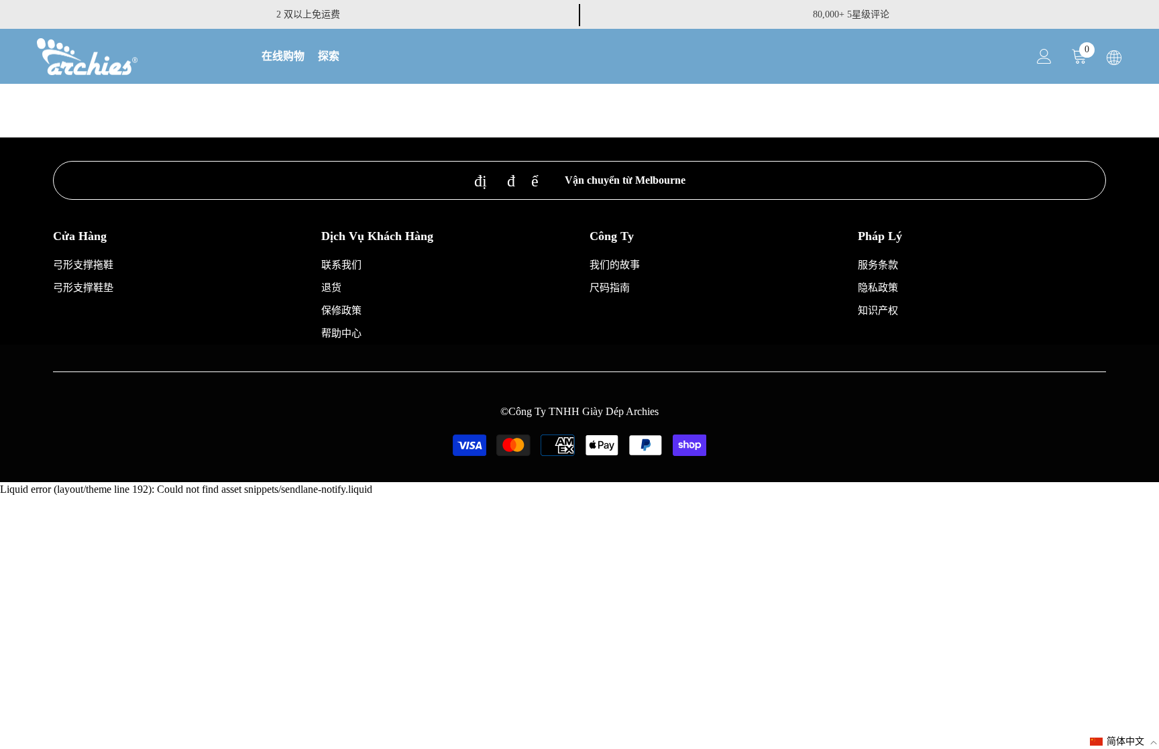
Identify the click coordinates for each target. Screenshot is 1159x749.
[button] (1124, 741)
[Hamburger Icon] (1114, 58)
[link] (579, 180)
